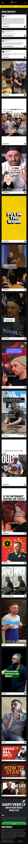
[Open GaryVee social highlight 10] (14, 316)
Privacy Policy (4, 838)
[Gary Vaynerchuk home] (14, 2)
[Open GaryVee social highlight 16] (14, 582)
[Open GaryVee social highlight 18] (14, 671)
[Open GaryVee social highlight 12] (14, 414)
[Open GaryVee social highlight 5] (14, 78)
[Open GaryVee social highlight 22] (14, 788)
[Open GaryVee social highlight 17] (14, 623)
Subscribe (14, 824)
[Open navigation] (2, 2)
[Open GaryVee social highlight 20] (14, 753)
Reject (20, 841)
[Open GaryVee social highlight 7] (14, 170)
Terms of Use (13, 838)
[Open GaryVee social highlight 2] (14, 33)
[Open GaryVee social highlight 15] (14, 550)
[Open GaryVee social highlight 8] (14, 219)
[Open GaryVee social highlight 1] (14, 21)
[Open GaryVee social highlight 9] (14, 268)
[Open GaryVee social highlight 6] (14, 122)
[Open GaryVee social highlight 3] (14, 43)
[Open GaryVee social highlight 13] (14, 462)
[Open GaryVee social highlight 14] (14, 511)
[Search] (25, 2)
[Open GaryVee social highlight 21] (14, 771)
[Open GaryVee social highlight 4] (14, 54)
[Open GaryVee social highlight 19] (14, 720)
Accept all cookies (7, 841)
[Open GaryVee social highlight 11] (14, 365)
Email (3, 815)
